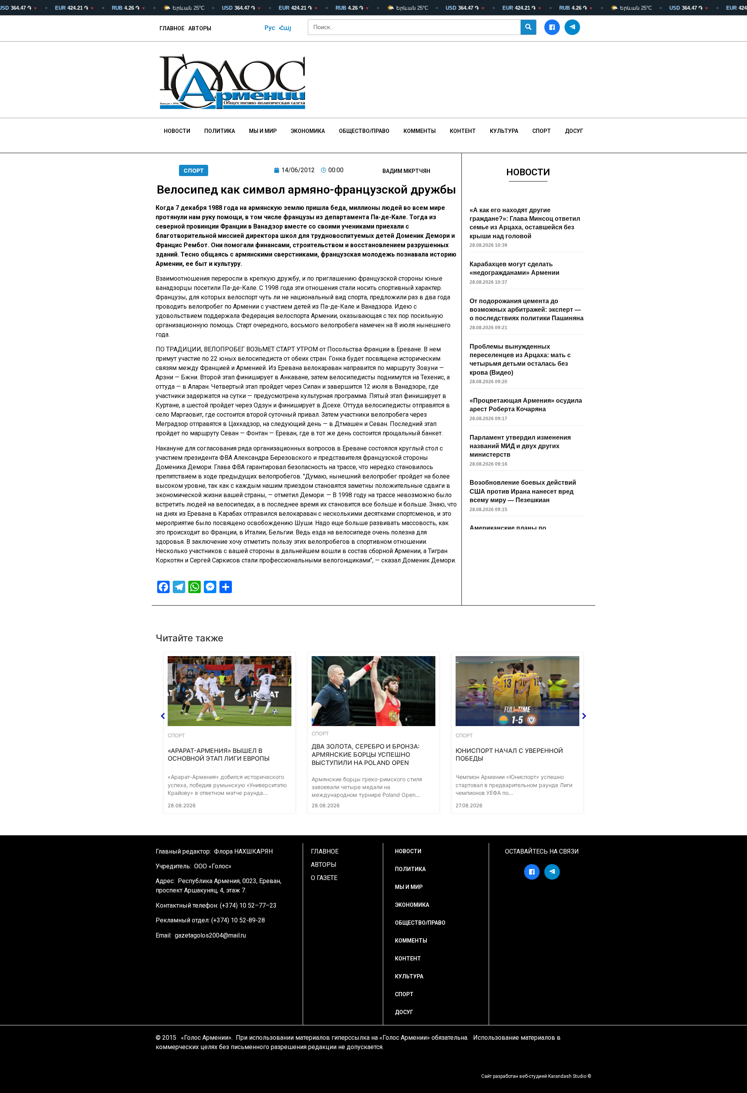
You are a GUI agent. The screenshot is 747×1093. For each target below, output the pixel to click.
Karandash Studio (567, 1076)
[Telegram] (572, 27)
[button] (163, 716)
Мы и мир (263, 131)
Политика (219, 131)
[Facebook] (552, 27)
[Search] (528, 27)
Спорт (541, 131)
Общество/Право (364, 131)
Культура (504, 131)
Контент (463, 131)
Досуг (574, 131)
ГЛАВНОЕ (172, 28)
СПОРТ (193, 170)
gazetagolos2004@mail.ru (210, 935)
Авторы (199, 28)
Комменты (419, 131)
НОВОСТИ (177, 131)
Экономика (308, 131)
